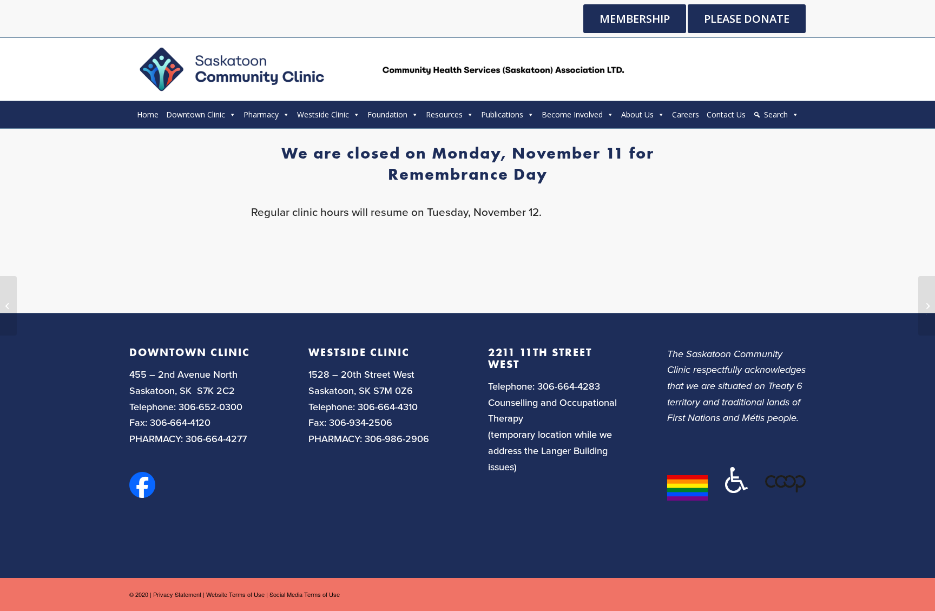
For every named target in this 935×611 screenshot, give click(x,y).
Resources (444, 114)
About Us (637, 114)
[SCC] (380, 69)
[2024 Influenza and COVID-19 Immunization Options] (8, 306)
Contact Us (726, 114)
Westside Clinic (323, 114)
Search (776, 114)
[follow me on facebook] (142, 494)
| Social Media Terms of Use (303, 594)
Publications (502, 114)
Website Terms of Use (235, 594)
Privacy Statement (177, 594)
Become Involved (572, 114)
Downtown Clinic (195, 114)
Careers (685, 114)
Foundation (387, 114)
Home (148, 114)
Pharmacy (261, 114)
